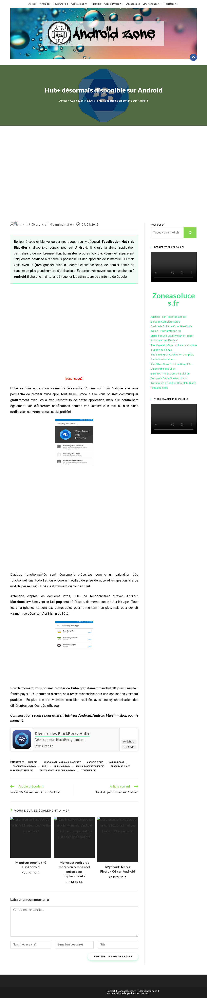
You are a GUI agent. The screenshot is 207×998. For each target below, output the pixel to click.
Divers (91, 100)
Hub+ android (62, 766)
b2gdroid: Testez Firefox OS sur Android (117, 869)
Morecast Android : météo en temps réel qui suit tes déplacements (74, 869)
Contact (111, 990)
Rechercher (157, 224)
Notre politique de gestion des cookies (127, 993)
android (32, 762)
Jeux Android (61, 3)
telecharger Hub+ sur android (57, 770)
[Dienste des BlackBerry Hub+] (22, 739)
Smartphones (150, 3)
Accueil (33, 3)
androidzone (116, 762)
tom (19, 224)
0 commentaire (61, 224)
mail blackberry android (90, 766)
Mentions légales (147, 990)
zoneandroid (88, 770)
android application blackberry (62, 762)
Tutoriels (96, 3)
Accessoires (133, 3)
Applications (77, 3)
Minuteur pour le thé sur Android (30, 864)
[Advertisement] (103, 169)
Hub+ (45, 766)
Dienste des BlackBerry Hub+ (62, 733)
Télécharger (129, 741)
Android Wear (111, 3)
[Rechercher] (190, 232)
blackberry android (24, 766)
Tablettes (169, 3)
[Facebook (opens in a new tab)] (193, 57)
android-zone (95, 762)
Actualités (45, 3)
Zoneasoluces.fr (127, 990)
